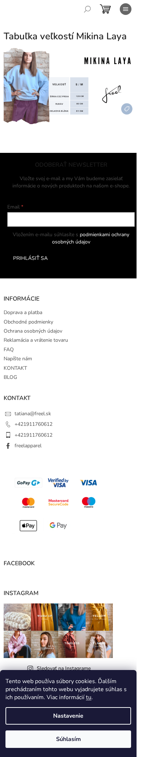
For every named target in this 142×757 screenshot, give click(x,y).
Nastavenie (68, 716)
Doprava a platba (23, 312)
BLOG (10, 377)
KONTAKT (15, 368)
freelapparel (28, 445)
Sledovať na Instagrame (64, 668)
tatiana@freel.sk (33, 413)
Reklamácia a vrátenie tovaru (36, 340)
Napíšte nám (18, 358)
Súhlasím (68, 739)
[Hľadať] (87, 9)
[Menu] (125, 9)
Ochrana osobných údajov (33, 331)
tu (88, 697)
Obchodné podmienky (28, 321)
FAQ (9, 349)
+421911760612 (33, 424)
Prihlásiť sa (30, 258)
